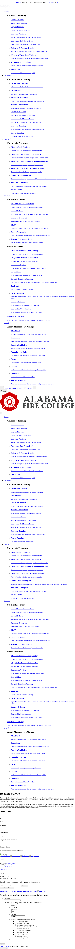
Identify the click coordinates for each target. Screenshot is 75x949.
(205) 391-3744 (8, 865)
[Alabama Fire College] (5, 7)
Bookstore (7, 388)
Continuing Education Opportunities (27, 927)
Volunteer (19, 2)
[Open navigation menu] (34, 387)
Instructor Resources (23, 929)
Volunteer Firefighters (23, 923)
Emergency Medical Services (25, 925)
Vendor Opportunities (23, 938)
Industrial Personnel (22, 932)
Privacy (2, 946)
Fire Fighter (49, 2)
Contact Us (3, 869)
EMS (57, 2)
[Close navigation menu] (0, 413)
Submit (2, 944)
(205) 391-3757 (7, 866)
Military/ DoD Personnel (24, 930)
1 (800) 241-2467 (11, 863)
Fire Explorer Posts (22, 934)
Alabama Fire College (18, 891)
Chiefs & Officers (22, 936)
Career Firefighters (22, 921)
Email (1, 886)
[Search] (2, 387)
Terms (7, 946)
